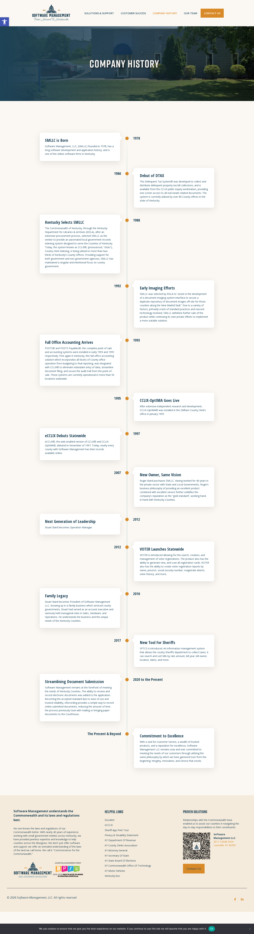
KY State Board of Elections (120, 860)
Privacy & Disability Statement (121, 835)
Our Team (190, 13)
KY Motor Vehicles (115, 870)
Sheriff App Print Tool (117, 830)
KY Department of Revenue (120, 840)
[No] (249, 929)
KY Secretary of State (117, 855)
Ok (211, 928)
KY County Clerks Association (121, 845)
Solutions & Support (99, 13)
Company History (165, 13)
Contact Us (212, 13)
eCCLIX (109, 825)
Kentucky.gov (112, 875)
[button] (4, 21)
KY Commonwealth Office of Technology (128, 865)
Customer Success (133, 13)
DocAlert (110, 820)
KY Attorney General (116, 850)
